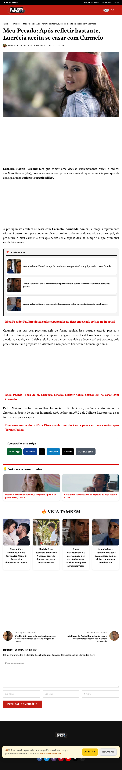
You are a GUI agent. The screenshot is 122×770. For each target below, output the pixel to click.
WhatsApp (14, 452)
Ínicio (5, 23)
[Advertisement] (61, 145)
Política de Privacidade (51, 754)
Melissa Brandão (17, 45)
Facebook (30, 452)
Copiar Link (85, 451)
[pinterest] (61, 758)
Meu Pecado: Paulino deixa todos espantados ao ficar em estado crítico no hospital (60, 321)
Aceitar (89, 751)
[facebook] (39, 758)
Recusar (108, 751)
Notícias (16, 23)
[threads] (82, 758)
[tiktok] (75, 758)
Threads (68, 452)
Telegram (53, 452)
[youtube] (68, 758)
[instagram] (54, 758)
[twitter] (47, 758)
